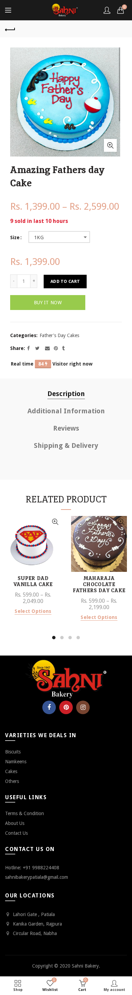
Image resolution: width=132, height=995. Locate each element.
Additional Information (66, 411)
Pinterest (66, 707)
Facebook (49, 707)
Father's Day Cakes (59, 335)
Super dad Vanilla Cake (33, 581)
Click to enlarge (110, 145)
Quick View (55, 522)
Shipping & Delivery (66, 445)
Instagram (83, 707)
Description (66, 394)
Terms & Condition (24, 813)
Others (12, 781)
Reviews (66, 428)
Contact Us (16, 833)
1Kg (39, 237)
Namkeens (15, 761)
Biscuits (13, 751)
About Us (14, 823)
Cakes (11, 771)
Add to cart (65, 281)
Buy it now (48, 302)
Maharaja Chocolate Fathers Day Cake (99, 584)
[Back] (10, 29)
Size (15, 237)
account (107, 10)
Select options (33, 611)
